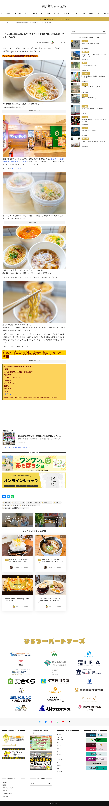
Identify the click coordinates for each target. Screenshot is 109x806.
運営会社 (4, 791)
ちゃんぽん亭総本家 (34, 502)
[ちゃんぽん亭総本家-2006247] (34, 301)
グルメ (27, 13)
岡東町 (7, 505)
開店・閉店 (18, 13)
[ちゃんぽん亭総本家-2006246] (34, 80)
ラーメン (58, 502)
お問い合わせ (60, 771)
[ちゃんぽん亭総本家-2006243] (34, 135)
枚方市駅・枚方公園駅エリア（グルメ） (16, 508)
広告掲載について (7, 793)
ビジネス (75, 13)
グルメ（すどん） (19, 502)
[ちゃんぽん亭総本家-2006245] (34, 247)
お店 (42, 13)
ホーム (59, 734)
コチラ (13, 168)
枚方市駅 (15, 505)
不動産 (91, 13)
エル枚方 (7, 502)
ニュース (8, 13)
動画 (48, 13)
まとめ (35, 13)
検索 (104, 31)
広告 (98, 13)
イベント (66, 13)
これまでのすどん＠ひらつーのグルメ (17, 447)
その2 (20, 168)
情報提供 (4, 782)
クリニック (57, 13)
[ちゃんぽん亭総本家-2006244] (34, 192)
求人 (83, 13)
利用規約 (4, 785)
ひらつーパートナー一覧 (9, 745)
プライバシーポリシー (8, 788)
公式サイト (8, 394)
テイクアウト (47, 502)
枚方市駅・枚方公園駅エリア (30, 505)
